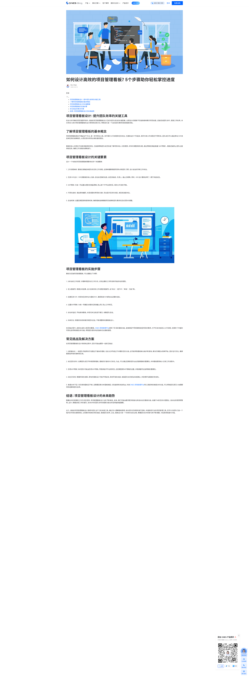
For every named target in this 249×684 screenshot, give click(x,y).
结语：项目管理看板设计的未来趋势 (82, 111)
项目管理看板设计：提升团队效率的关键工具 (85, 99)
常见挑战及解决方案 (77, 109)
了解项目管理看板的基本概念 (80, 102)
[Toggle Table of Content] (67, 97)
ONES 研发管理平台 (102, 328)
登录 (168, 3)
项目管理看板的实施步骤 (78, 106)
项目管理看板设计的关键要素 (80, 104)
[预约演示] (244, 670)
